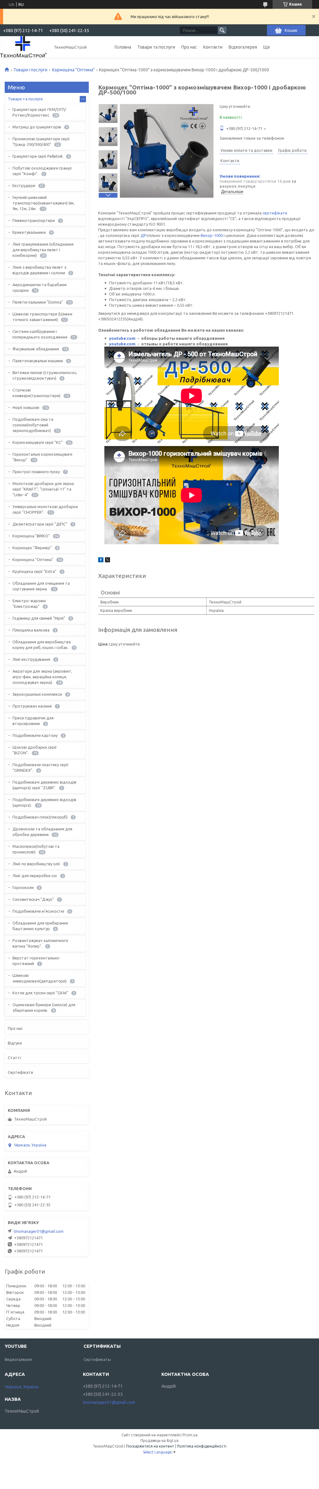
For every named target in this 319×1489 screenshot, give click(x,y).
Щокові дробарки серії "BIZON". (34, 750)
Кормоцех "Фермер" (32, 547)
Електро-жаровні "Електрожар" (29, 603)
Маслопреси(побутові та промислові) (36, 849)
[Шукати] (222, 30)
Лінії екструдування (31, 659)
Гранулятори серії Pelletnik (37, 156)
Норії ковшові (25, 407)
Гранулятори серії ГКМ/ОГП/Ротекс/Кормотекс (39, 112)
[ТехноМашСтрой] (23, 46)
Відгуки (15, 1043)
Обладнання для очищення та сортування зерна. (41, 586)
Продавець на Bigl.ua (159, 1441)
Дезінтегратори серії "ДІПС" (39, 524)
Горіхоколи (23, 887)
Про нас (189, 47)
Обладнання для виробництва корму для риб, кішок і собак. (41, 645)
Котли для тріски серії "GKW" (40, 993)
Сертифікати (20, 1072)
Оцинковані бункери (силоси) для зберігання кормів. (43, 1007)
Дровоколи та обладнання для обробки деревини (42, 832)
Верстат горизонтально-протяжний (36, 961)
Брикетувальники (29, 232)
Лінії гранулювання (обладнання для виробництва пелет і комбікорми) (43, 249)
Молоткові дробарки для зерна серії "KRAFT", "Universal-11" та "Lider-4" (43, 489)
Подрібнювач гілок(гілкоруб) (40, 817)
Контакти (212, 47)
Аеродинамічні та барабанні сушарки (39, 287)
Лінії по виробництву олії (36, 864)
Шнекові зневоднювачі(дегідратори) (39, 978)
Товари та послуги (156, 47)
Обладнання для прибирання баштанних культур (40, 926)
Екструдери (23, 185)
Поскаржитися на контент (150, 1446)
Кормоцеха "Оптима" (73, 69)
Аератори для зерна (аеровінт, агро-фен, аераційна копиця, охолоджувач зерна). (42, 676)
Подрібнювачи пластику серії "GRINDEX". (40, 767)
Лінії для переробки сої (34, 875)
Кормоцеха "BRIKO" (31, 536)
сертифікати (275, 213)
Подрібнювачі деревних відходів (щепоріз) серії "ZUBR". (44, 785)
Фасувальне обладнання (35, 349)
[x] (107, 561)
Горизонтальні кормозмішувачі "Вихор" (42, 457)
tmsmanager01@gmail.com (39, 1231)
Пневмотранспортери (33, 220)
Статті (14, 1057)
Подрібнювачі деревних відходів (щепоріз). (44, 802)
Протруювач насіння (32, 706)
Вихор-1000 (212, 235)
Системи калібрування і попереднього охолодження (39, 334)
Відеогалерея (243, 47)
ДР (143, 235)
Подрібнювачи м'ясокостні (38, 911)
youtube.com (122, 338)
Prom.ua (190, 1435)
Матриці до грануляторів (36, 127)
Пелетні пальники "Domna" (37, 302)
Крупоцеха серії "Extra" (34, 571)
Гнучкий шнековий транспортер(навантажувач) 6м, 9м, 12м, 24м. (43, 203)
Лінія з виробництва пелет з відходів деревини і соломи (39, 270)
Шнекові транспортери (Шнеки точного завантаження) (42, 317)
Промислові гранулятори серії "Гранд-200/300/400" (41, 141)
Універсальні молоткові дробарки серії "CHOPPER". (45, 509)
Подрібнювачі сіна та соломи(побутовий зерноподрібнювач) (32, 425)
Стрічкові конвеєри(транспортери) (36, 393)
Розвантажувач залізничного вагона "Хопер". (40, 943)
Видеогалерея (18, 1359)
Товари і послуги (30, 69)
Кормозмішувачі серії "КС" (37, 442)
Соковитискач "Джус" (33, 899)
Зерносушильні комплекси (37, 694)
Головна (123, 47)
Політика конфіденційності (201, 1446)
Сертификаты (97, 1359)
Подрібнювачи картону (35, 735)
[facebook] (100, 561)
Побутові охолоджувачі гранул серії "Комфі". (42, 171)
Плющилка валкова (31, 630)
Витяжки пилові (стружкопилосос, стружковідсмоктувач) (44, 375)
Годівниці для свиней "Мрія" (38, 618)
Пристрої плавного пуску (36, 471)
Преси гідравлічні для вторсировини (33, 721)
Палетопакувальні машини (37, 360)
